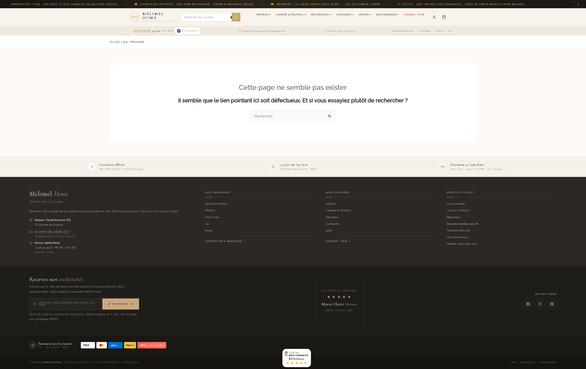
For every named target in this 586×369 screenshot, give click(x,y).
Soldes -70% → (338, 241)
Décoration (332, 217)
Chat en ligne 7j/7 (54, 232)
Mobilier (331, 203)
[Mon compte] (434, 17)
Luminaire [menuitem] (344, 14)
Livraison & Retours (458, 210)
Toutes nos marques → (225, 241)
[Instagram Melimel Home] (540, 304)
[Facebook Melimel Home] (528, 304)
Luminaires (332, 224)
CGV (514, 362)
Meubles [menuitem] (263, 14)
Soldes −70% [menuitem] (414, 14)
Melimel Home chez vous (462, 243)
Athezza (439, 30)
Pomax (208, 230)
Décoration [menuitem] (320, 14)
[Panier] (444, 17)
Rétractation (453, 217)
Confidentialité (548, 362)
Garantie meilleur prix (461, 224)
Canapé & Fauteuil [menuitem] (290, 14)
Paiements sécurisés (458, 230)
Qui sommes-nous (457, 237)
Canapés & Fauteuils (338, 210)
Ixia (450, 30)
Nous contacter (456, 203)
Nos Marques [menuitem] (386, 14)
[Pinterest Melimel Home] (552, 304)
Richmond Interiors (403, 30)
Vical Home (424, 30)
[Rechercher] (236, 17)
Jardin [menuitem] (364, 14)
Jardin (329, 230)
